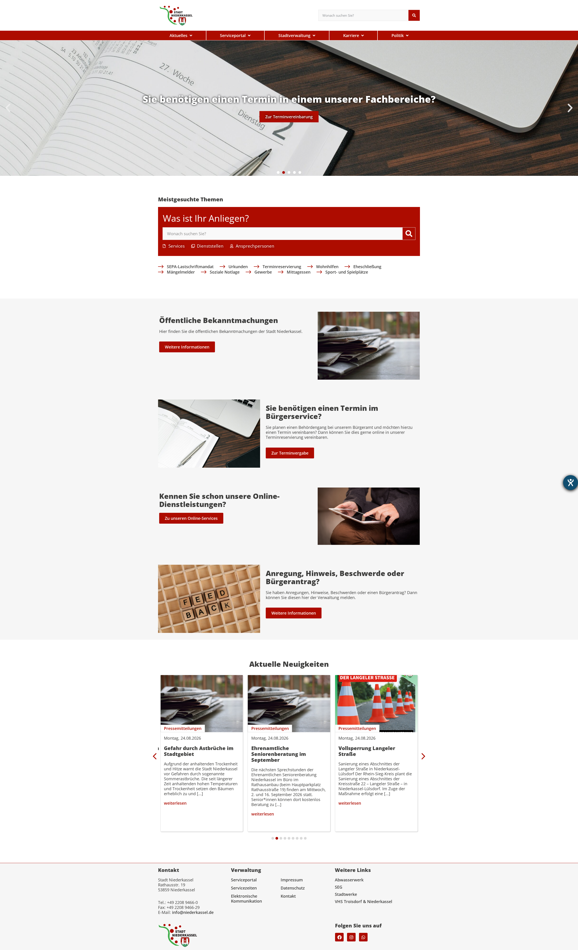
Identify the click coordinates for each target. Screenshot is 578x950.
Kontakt (288, 896)
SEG (338, 887)
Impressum (292, 880)
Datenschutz (293, 888)
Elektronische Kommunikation (246, 898)
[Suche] (414, 15)
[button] (8, 108)
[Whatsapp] (363, 937)
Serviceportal (244, 880)
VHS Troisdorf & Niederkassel (363, 901)
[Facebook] (339, 937)
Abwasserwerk (349, 880)
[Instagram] (351, 937)
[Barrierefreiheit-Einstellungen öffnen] (570, 482)
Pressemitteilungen (182, 728)
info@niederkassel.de (193, 912)
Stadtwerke (346, 894)
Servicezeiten (244, 888)
